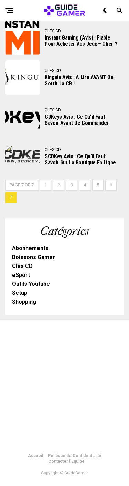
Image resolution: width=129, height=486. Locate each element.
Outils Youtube (31, 284)
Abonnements (30, 248)
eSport (21, 275)
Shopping (24, 302)
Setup (19, 293)
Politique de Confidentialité (74, 455)
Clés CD (22, 266)
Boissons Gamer (33, 257)
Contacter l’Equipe (66, 461)
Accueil (35, 455)
